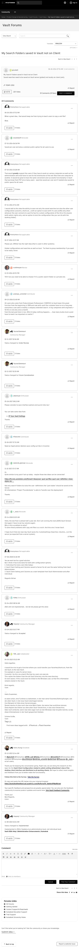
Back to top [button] (10, 944)
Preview (74, 849)
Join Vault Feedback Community (57, 790)
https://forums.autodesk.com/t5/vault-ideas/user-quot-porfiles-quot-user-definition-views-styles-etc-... (39, 480)
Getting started (11, 907)
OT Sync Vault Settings (16, 416)
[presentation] (3, 853)
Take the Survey (33, 777)
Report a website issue (67, 944)
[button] (71, 108)
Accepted (22, 633)
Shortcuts (33, 725)
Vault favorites (45, 725)
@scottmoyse (27, 759)
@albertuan (52, 759)
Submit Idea (8, 931)
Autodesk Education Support (16, 912)
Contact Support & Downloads (17, 909)
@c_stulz (69, 759)
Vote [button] (7, 92)
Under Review (24, 343)
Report (72, 88)
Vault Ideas (43, 17)
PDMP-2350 (10, 85)
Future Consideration (26, 375)
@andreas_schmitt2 (40, 759)
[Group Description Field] (72, 59)
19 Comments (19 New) (48, 93)
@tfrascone (61, 759)
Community (6, 12)
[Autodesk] (10, 2)
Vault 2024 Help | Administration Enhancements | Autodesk (26, 831)
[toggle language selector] (65, 3)
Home (3, 17)
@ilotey (37, 757)
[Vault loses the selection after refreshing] (76, 59)
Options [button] (73, 48)
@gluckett (10, 757)
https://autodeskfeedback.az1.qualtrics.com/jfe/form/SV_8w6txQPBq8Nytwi (33, 784)
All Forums (10, 904)
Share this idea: (62, 892)
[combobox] (29, 3)
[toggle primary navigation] (3, 3)
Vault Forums (33, 17)
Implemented (69, 69)
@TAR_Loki (29, 757)
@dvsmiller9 (55, 757)
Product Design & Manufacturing (17, 17)
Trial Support (11, 914)
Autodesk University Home (16, 917)
